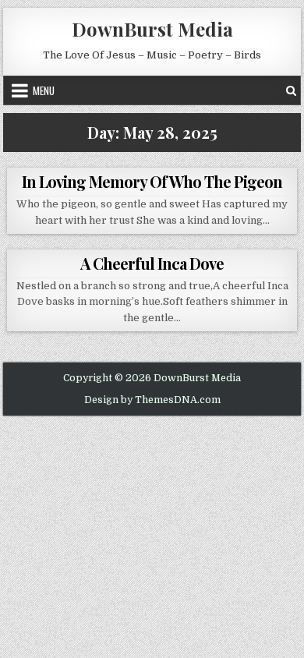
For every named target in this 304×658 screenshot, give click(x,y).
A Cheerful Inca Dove (152, 263)
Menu (44, 90)
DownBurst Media (152, 28)
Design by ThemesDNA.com (152, 399)
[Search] (291, 90)
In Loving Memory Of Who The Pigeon (152, 181)
